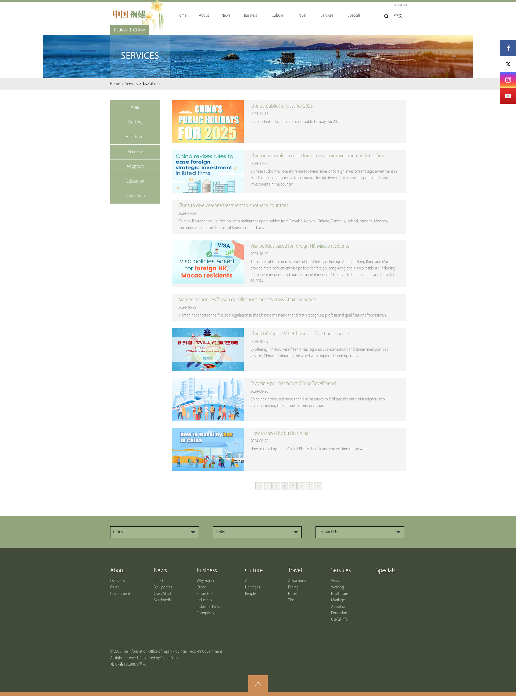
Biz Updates (163, 587)
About (117, 570)
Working (337, 587)
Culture (254, 570)
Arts (248, 581)
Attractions (297, 581)
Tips (291, 600)
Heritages (252, 587)
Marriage (338, 600)
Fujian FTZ (205, 594)
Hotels (293, 594)
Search (386, 16)
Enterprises (205, 613)
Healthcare (339, 594)
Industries (204, 600)
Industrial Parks (208, 607)
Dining (293, 587)
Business (207, 570)
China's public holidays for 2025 (281, 106)
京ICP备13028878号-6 (128, 664)
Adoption (338, 607)
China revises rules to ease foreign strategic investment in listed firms (318, 156)
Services (131, 84)
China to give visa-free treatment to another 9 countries (233, 205)
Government (120, 594)
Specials (385, 570)
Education (339, 613)
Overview (117, 581)
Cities (114, 587)
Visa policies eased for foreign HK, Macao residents (299, 246)
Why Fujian (205, 581)
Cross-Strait (162, 594)
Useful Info (339, 619)
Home (115, 84)
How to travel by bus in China (279, 433)
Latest (158, 581)
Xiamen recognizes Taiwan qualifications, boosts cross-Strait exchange (247, 300)
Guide (201, 587)
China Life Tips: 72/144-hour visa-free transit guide (299, 334)
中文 (398, 16)
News (160, 570)
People (250, 594)
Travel (295, 570)
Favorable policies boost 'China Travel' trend (293, 383)
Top (258, 683)
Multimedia (163, 600)
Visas (335, 581)
